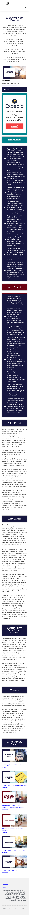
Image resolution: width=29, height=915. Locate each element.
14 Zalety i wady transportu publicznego (13, 850)
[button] (25, 3)
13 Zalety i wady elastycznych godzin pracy (14, 785)
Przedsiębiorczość (12, 85)
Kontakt (4, 887)
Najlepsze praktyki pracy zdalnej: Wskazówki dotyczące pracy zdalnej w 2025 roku (13, 807)
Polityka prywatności (5, 883)
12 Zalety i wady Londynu (9, 870)
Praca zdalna (5, 85)
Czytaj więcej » (5, 767)
